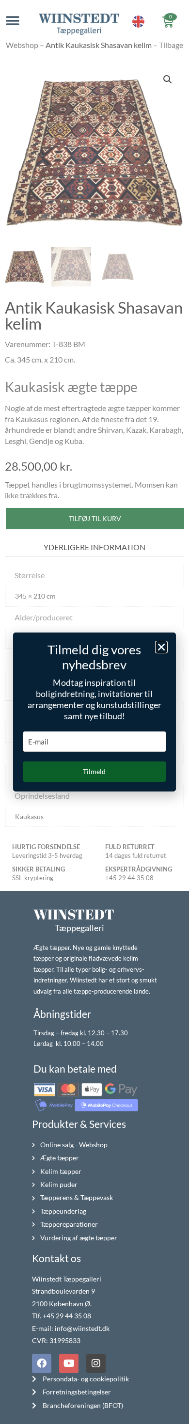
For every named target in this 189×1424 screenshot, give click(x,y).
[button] (161, 647)
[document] (94, 712)
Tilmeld (94, 771)
